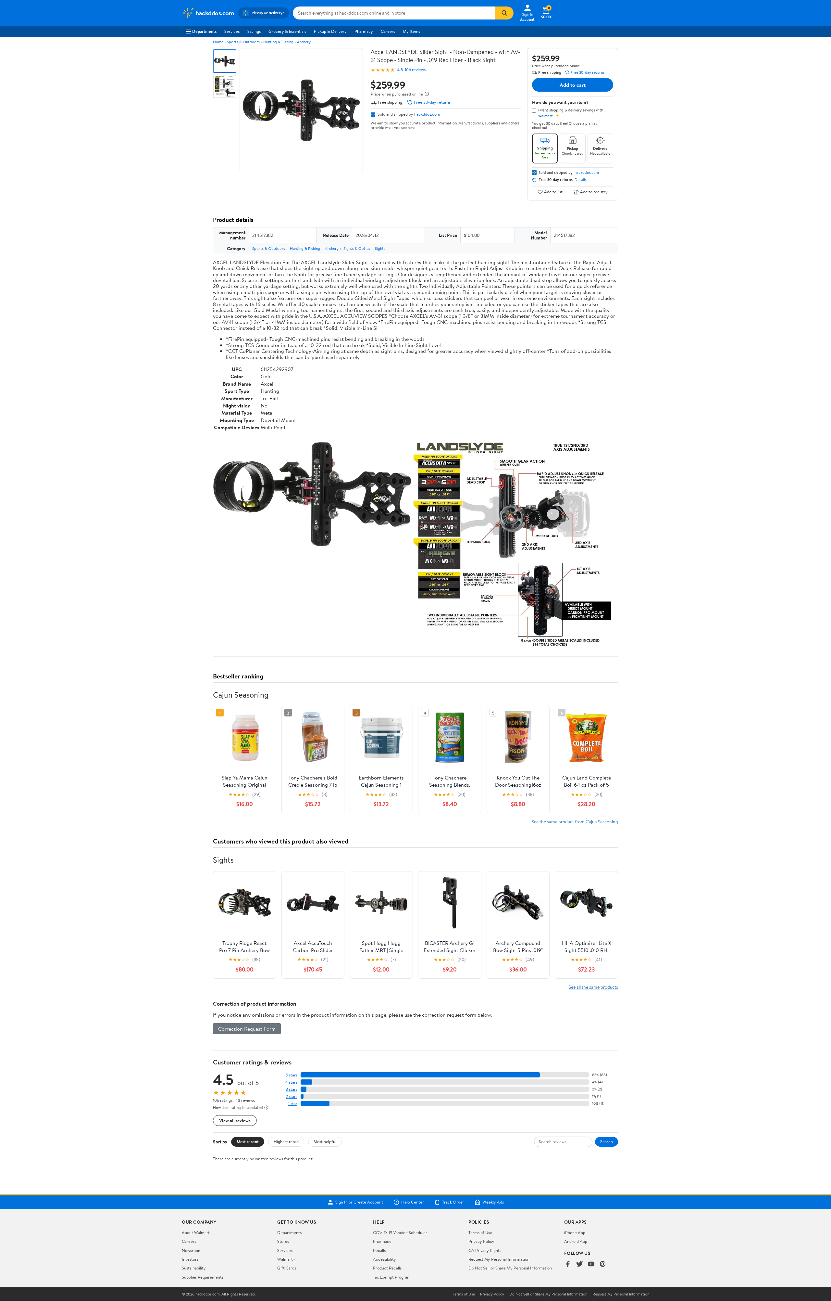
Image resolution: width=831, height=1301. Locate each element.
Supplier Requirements (202, 1277)
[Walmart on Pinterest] (602, 1264)
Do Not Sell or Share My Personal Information (510, 1268)
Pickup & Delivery (330, 31)
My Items (411, 31)
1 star (292, 1103)
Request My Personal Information (498, 1259)
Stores (283, 1241)
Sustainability (194, 1268)
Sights (380, 248)
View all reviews (235, 1120)
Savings (254, 31)
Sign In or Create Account (359, 1202)
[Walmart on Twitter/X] (579, 1264)
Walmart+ (286, 1259)
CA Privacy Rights (484, 1250)
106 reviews (415, 69)
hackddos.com (427, 114)
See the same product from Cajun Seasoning (575, 821)
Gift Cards (286, 1268)
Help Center (412, 1202)
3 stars (291, 1089)
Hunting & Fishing (278, 42)
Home (218, 42)
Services (232, 31)
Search (606, 1141)
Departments (204, 31)
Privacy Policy (481, 1241)
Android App (575, 1241)
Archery (304, 42)
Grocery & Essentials (287, 31)
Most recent (248, 1141)
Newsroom (192, 1250)
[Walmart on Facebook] (567, 1264)
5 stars (291, 1075)
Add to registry (594, 192)
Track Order (453, 1202)
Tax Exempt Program (392, 1277)
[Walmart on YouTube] (591, 1264)
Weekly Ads (493, 1202)
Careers (388, 31)
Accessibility (384, 1259)
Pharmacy (363, 31)
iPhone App (574, 1232)
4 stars (291, 1082)
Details (581, 179)
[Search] (504, 12)
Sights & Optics (356, 248)
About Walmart (196, 1232)
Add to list (553, 192)
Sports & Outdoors (243, 42)
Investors (190, 1259)
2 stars (291, 1096)
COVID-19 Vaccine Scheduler (400, 1232)
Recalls (379, 1250)
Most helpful (325, 1141)
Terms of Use (480, 1232)
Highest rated (286, 1141)
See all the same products (593, 987)
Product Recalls (387, 1268)
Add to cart (573, 84)
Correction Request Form (247, 1028)
